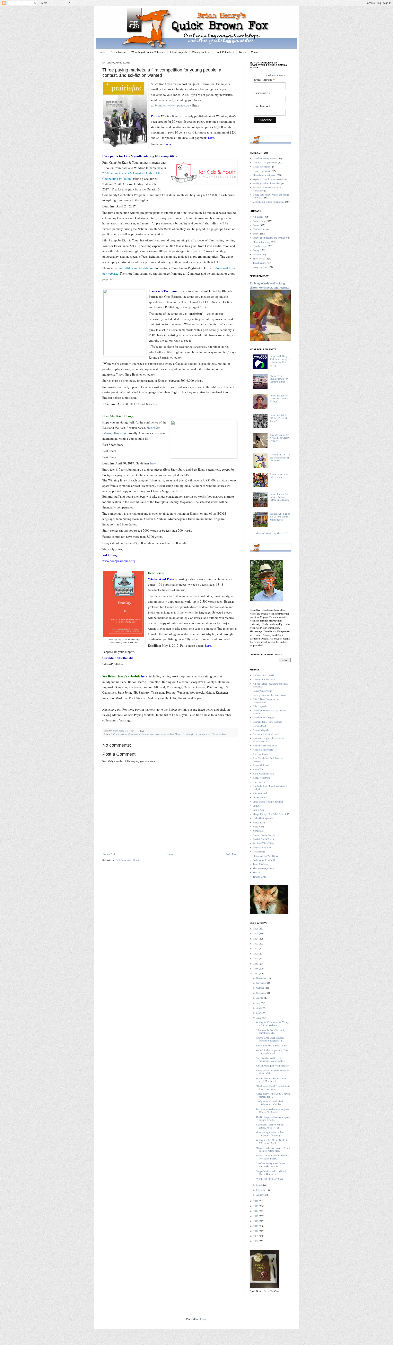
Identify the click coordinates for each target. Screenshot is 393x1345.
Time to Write (259, 876)
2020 (256, 958)
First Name (262, 93)
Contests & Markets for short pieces (144, 734)
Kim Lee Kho (259, 781)
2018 (256, 968)
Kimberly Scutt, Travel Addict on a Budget (270, 787)
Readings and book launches (266, 183)
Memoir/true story (261, 241)
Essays (256, 233)
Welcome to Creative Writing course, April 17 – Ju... (269, 1126)
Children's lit (259, 229)
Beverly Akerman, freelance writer (269, 694)
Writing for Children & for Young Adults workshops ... (272, 1023)
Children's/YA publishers (265, 162)
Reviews (257, 254)
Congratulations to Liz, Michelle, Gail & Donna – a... (272, 1172)
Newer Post (109, 854)
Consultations (118, 52)
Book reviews (259, 221)
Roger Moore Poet (262, 847)
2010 (256, 1231)
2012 (256, 1221)
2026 (256, 928)
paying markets (204, 734)
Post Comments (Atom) (127, 860)
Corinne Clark (260, 725)
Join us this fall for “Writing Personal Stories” (279, 418)
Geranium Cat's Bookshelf (265, 734)
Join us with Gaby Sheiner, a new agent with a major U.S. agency (280, 360)
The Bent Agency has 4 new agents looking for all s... (273, 1118)
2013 (256, 1216)
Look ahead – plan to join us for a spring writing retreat (280, 516)
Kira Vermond (260, 793)
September (261, 992)
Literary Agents (178, 52)
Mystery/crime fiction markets (267, 179)
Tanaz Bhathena (260, 864)
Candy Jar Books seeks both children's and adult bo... (269, 1103)
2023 (256, 943)
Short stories (259, 258)
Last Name (262, 106)
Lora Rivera (258, 809)
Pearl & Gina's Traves (263, 839)
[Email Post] (141, 730)
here (155, 404)
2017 (256, 973)
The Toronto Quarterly (263, 868)
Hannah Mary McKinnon (265, 745)
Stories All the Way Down (265, 855)
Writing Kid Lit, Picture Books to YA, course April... (272, 1141)
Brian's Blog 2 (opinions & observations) (266, 700)
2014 (256, 1211)
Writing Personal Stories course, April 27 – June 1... (271, 1080)
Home (102, 52)
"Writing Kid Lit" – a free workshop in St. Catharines (280, 457)
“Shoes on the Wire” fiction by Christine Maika (271, 1031)
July (258, 1002)
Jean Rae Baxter (260, 753)
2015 (256, 1206)
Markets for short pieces (186, 734)
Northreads (258, 830)
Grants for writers (261, 166)
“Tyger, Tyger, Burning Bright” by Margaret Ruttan (279, 378)
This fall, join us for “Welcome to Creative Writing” (280, 437)
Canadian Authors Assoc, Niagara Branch (269, 712)
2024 (256, 938)
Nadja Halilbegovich (263, 818)
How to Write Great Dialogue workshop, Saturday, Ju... (270, 1039)
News (242, 52)
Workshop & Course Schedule (148, 52)
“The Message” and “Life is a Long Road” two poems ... (273, 1087)
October (260, 987)
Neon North (258, 826)
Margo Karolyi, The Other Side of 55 (271, 814)
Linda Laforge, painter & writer (268, 801)
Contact (255, 52)
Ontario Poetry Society (264, 835)
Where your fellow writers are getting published (271, 196)
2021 (256, 953)
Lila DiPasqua (260, 797)
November (261, 982)
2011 (256, 1225)
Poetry (256, 250)
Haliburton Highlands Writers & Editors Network (268, 740)
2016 (256, 1200)
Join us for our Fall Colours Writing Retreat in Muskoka (279, 497)
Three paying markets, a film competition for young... (269, 1134)
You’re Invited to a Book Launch (272, 1045)
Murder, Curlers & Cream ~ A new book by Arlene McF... (273, 1149)
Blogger (202, 1318)
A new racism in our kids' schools (279, 475)
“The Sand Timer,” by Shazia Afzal (272, 533)
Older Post (231, 854)
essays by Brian (260, 266)
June (258, 1007)
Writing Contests (201, 52)
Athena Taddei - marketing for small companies (270, 685)
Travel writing (259, 262)
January (260, 1194)
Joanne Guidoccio (261, 765)
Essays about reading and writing (269, 237)
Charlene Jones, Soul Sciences (267, 721)
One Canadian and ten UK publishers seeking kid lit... (270, 1059)
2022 (256, 948)
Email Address (264, 80)
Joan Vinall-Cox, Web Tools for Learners (268, 759)
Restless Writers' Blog (263, 843)
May (258, 1012)
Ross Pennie (259, 851)
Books (256, 225)
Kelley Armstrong (261, 777)
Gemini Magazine (261, 730)
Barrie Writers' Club (262, 690)
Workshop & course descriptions (269, 201)
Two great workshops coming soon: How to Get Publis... (273, 1110)
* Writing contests (119, 734)
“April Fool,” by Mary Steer (269, 1178)
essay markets (167, 734)
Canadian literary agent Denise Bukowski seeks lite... (270, 1165)
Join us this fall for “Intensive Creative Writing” (279, 398)
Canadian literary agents (264, 158)
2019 (256, 963)
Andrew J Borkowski (263, 675)
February (261, 1189)
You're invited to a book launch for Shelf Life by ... (272, 1072)
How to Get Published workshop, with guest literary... (272, 1157)
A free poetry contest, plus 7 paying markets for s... (273, 1095)
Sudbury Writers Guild (264, 860)
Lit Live (256, 805)
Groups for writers (262, 170)
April (259, 1017)
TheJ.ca (256, 872)
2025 (256, 933)
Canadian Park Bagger (263, 717)
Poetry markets (219, 734)
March (259, 1184)
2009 (256, 1235)
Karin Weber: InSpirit (263, 773)
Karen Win (258, 769)
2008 (256, 1241)
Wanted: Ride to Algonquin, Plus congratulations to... (272, 1051)
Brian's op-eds (260, 706)
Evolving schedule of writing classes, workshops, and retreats (269, 285)
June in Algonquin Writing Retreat (272, 1065)
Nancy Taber (259, 822)
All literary (258, 216)
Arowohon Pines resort (264, 679)
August (260, 997)
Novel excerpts (260, 246)
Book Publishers (225, 52)
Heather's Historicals (263, 749)
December (261, 977)
